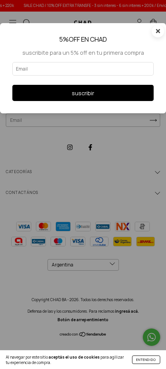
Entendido (146, 359)
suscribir (83, 93)
